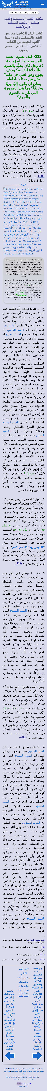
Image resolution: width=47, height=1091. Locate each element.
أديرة (20, 1067)
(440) (22, 733)
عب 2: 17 (28, 469)
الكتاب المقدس (39, 1065)
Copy (19, 1080)
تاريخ (38, 1067)
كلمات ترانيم (14, 1067)
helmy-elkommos (20, 9)
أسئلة (10, 1065)
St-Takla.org (5, 9)
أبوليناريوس (9, 321)
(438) (41, 172)
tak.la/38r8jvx (23, 1082)
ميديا (8, 1067)
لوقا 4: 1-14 (17, 291)
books (12, 9)
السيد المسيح (15, 326)
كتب (34, 1067)
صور (5, 1067)
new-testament (41, 9)
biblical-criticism (31, 9)
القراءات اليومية (22, 1065)
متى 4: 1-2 (27, 281)
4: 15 (6, 704)
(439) (19, 559)
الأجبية (15, 1065)
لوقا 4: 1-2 (20, 288)
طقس (6, 1065)
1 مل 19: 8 (22, 526)
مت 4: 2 (28, 106)
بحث (33, 1065)
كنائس (24, 1067)
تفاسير (29, 1065)
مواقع (23, 1069)
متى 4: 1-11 (26, 291)
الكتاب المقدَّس (31, 819)
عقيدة (42, 1067)
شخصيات (29, 1067)
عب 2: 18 (17, 704)
